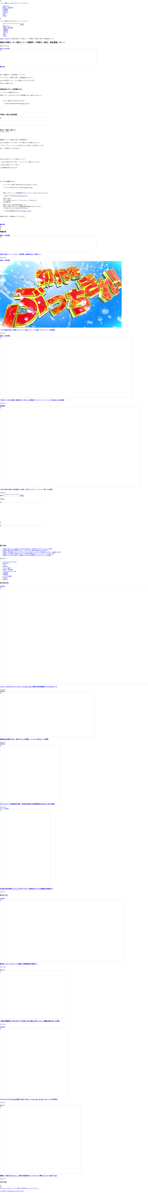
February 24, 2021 (28, 187)
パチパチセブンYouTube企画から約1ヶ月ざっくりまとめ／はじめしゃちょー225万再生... (29, 1099)
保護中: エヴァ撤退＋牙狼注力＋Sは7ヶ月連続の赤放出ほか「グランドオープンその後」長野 (28, 553)
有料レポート (6, 6)
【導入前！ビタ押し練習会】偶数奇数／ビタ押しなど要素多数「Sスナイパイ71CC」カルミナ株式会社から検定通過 (32, 400)
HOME (2, 38)
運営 (4, 14)
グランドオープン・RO (9, 571)
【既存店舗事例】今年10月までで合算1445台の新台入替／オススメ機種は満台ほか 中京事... (30, 1021)
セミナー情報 (6, 568)
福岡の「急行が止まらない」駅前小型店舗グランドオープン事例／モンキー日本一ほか (28, 1175)
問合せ (5, 15)
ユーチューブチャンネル (10, 561)
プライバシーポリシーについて (8, 1188)
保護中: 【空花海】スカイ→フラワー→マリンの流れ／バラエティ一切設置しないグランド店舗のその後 (31, 552)
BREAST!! (6, 563)
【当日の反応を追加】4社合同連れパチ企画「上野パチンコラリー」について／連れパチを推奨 (26, 489)
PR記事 (5, 577)
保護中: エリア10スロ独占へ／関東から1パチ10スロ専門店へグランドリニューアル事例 (27, 555)
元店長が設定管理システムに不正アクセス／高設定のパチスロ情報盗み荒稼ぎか (26, 889)
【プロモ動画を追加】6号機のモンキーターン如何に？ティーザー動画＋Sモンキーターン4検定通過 (27, 330)
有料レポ (5, 566)
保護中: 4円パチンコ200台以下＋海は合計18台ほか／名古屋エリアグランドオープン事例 (27, 548)
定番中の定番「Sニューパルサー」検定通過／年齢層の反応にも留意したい (20, 254)
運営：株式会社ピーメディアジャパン (28, 1188)
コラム (5, 564)
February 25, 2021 (24, 103)
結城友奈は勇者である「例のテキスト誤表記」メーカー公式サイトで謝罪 (24, 739)
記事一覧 (7, 38)
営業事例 (5, 9)
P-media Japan (10, 1191)
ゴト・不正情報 (7, 576)
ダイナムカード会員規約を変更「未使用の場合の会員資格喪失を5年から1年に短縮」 (28, 804)
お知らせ (5, 12)
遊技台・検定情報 (8, 7)
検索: (1, 495)
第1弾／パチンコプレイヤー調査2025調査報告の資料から (19, 964)
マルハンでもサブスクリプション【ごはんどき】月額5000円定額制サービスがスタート (28, 686)
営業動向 (5, 11)
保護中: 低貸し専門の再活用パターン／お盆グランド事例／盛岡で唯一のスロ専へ (25, 550)
